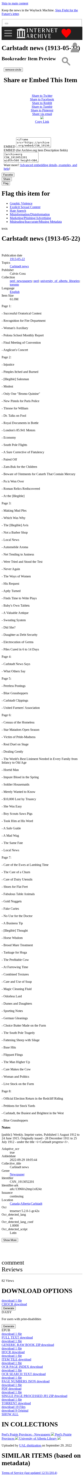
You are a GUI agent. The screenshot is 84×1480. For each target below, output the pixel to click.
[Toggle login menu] (74, 48)
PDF (11, 1388)
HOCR (13, 1352)
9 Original (15, 1410)
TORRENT (16, 1403)
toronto (14, 284)
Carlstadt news (19, 266)
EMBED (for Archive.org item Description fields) (36, 150)
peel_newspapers (21, 281)
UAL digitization (30, 1445)
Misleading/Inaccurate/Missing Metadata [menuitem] (36, 221)
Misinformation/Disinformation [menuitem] (30, 214)
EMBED (9, 146)
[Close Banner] (6, 23)
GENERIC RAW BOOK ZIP (28, 1345)
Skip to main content (15, 3)
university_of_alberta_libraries (59, 281)
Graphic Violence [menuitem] (21, 203)
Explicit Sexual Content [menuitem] (25, 207)
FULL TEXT (17, 1337)
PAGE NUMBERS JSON (26, 1381)
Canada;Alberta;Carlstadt (26, 1203)
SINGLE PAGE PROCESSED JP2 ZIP (34, 1396)
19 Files (13, 1407)
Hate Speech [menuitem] (18, 210)
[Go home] (38, 33)
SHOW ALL (10, 1414)
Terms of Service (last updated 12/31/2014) (29, 1473)
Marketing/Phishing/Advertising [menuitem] (30, 218)
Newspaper (17, 1174)
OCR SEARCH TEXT (24, 1374)
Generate (8, 1308)
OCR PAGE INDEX (22, 1366)
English (15, 292)
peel (36, 281)
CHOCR (14, 1304)
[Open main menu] (8, 33)
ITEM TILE (16, 1359)
